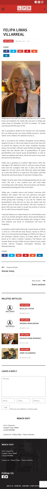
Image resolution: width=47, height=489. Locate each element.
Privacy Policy (17, 434)
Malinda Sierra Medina (29, 323)
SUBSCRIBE (25, 486)
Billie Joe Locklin (27, 309)
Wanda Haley (8, 271)
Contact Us (7, 434)
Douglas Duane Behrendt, (31, 338)
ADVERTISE (17, 486)
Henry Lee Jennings (28, 353)
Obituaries (8, 41)
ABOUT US (10, 486)
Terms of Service (28, 434)
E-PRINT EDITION (35, 486)
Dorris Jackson (38, 284)
